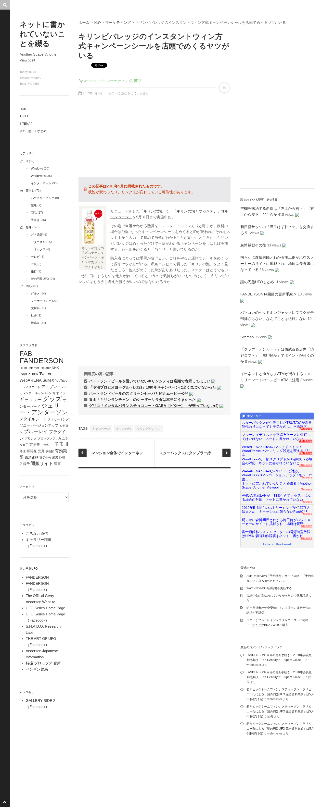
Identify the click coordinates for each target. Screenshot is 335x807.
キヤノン (59, 393)
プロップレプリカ (49, 438)
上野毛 (45, 444)
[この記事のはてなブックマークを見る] (213, 381)
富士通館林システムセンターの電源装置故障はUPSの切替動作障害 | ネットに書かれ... (276, 534)
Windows (37, 168)
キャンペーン (43, 393)
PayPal (25, 374)
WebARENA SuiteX (37, 380)
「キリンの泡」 (153, 211)
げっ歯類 (37, 234)
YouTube (61, 380)
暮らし (30, 190)
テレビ (35, 256)
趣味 (29, 227)
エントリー (254, 416)
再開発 (31, 451)
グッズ (52, 399)
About (25, 116)
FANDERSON (42, 360)
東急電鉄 (32, 457)
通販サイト (42, 463)
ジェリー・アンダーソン (44, 409)
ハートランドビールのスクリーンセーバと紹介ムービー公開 (138, 393)
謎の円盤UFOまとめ (33, 131)
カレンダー (27, 393)
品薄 (41, 451)
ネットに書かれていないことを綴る (42, 34)
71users (305, 428)
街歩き (35, 323)
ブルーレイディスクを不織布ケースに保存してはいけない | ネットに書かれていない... (276, 436)
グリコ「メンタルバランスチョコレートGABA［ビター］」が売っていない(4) (154, 406)
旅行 (34, 271)
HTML (24, 368)
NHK (55, 368)
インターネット (41, 183)
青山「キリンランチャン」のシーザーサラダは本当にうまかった (142, 399)
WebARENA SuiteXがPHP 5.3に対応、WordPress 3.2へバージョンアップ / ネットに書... (277, 473)
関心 (29, 286)
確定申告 (45, 457)
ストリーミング (58, 419)
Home (24, 109)
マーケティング (41, 301)
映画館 (50, 451)
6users (306, 526)
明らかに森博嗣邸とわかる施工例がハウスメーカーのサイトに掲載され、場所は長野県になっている (277, 263)
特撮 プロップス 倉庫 (43, 663)
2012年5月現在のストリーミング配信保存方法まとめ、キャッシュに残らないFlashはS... (276, 510)
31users (305, 441)
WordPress (38, 176)
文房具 (35, 308)
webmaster (93, 81)
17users (305, 453)
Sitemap (26, 123)
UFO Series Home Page (45, 608)
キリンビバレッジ (148, 428)
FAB (26, 353)
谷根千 (25, 464)
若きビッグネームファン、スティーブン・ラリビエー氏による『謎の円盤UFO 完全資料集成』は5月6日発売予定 (280, 694)
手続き (35, 220)
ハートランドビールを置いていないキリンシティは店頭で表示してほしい (149, 381)
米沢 (55, 457)
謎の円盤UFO (40, 279)
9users (306, 477)
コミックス (38, 249)
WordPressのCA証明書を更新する (269, 588)
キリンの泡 (123, 428)
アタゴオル (38, 242)
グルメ (35, 293)
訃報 (62, 457)
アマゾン (49, 386)
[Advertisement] (154, 138)
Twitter (45, 373)
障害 (57, 464)
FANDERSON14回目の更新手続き (268, 294)
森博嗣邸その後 (253, 245)
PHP (35, 374)
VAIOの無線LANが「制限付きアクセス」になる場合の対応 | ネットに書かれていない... (276, 497)
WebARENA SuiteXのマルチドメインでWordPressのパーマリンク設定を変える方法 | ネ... (277, 449)
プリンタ (31, 438)
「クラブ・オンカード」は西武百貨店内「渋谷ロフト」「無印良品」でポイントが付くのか (277, 355)
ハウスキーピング (42, 198)
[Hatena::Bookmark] (278, 544)
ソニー (25, 425)
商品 (34, 212)
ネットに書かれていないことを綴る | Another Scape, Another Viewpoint (277, 485)
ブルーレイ (36, 431)
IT (27, 161)
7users (306, 501)
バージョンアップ (44, 425)
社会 (34, 315)
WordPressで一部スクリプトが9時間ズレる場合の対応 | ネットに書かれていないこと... (277, 461)
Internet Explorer (40, 368)
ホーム (84, 22)
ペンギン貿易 (37, 669)
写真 (34, 264)
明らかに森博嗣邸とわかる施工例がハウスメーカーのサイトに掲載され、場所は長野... (276, 522)
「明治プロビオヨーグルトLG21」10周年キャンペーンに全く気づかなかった (152, 387)
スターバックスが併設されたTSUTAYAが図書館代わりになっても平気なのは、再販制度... (277, 424)
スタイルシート (33, 419)
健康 (34, 205)
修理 (23, 451)
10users (305, 465)
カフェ (62, 387)
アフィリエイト (30, 387)
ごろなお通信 (37, 533)
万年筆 (34, 445)
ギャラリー (31, 399)
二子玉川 (59, 444)
